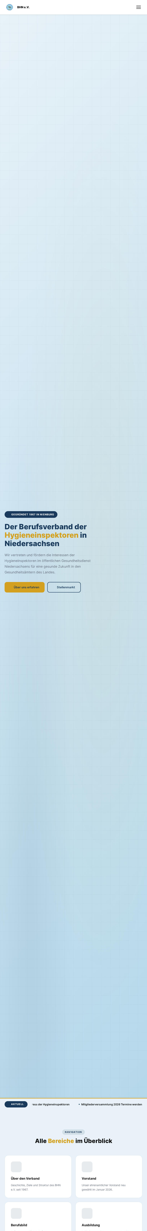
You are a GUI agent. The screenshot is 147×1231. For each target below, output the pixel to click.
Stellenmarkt (66, 587)
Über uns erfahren (26, 587)
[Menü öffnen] (138, 7)
